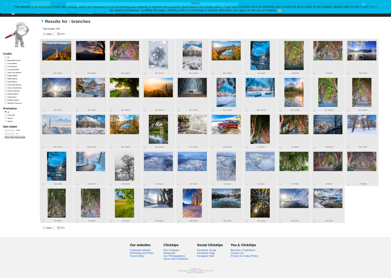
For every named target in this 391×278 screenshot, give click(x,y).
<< (44, 34)
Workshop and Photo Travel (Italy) (142, 254)
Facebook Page (206, 253)
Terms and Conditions (175, 258)
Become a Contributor (243, 250)
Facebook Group (206, 250)
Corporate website (140, 250)
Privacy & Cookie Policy (244, 256)
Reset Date (20, 137)
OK (279, 10)
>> (59, 34)
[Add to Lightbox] (43, 73)
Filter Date (9, 137)
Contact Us (237, 253)
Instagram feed (205, 256)
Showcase (169, 253)
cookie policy (368, 6)
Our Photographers (174, 256)
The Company (171, 250)
